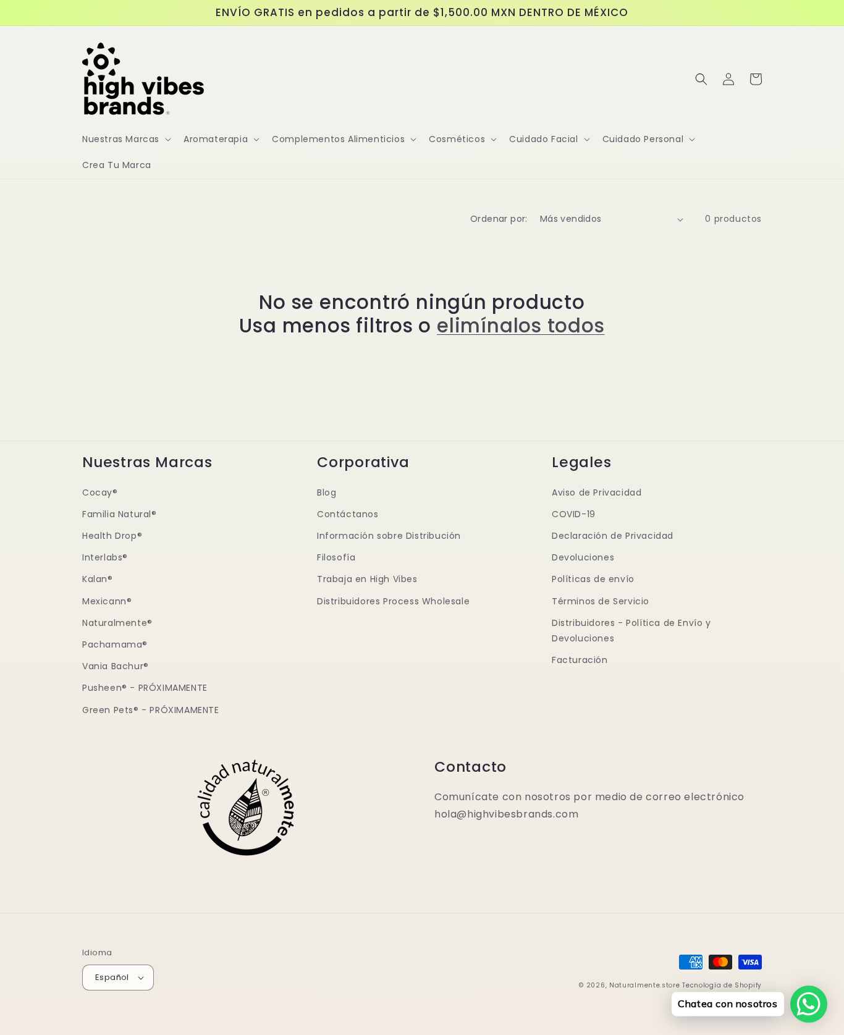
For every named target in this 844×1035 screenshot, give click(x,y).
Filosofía (336, 557)
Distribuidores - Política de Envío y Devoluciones (631, 630)
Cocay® (100, 492)
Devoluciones (583, 557)
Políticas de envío (593, 579)
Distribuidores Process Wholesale (393, 601)
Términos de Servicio (600, 601)
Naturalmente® (117, 623)
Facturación (580, 660)
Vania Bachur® (115, 666)
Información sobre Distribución (389, 536)
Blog (326, 492)
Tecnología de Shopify (722, 985)
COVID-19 (574, 514)
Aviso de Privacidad (596, 492)
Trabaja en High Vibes (367, 579)
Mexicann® (107, 601)
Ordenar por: (499, 219)
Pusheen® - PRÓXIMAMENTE (145, 688)
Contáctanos (348, 514)
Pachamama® (115, 644)
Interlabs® (105, 557)
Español (112, 977)
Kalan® (97, 579)
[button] (125, 139)
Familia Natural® (119, 514)
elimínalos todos (520, 325)
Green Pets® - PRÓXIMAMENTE (150, 710)
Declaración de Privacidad (612, 536)
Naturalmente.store (644, 985)
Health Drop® (112, 536)
